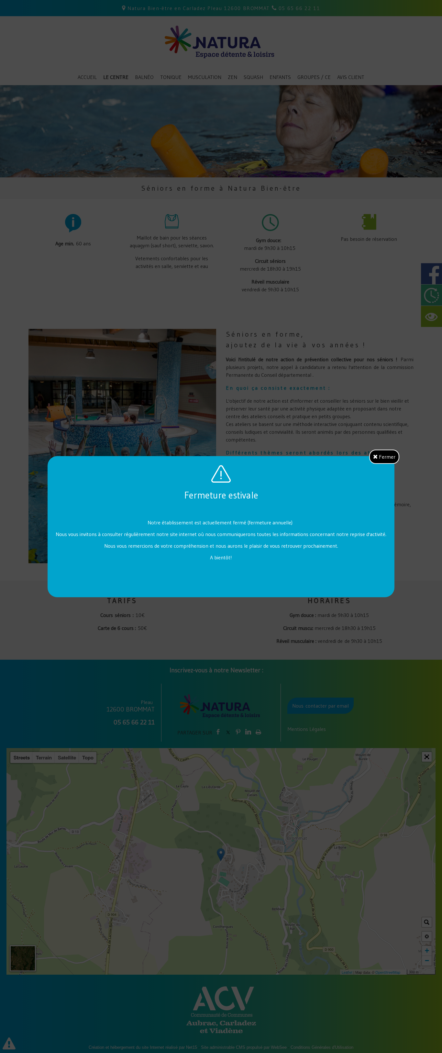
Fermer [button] (386, 457)
